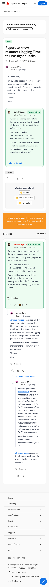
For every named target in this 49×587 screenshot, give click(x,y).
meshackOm (16, 67)
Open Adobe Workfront (21, 29)
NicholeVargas (19, 112)
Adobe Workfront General (12, 12)
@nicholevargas (17, 319)
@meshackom (23, 391)
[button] (13, 61)
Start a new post (34, 221)
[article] (24, 275)
